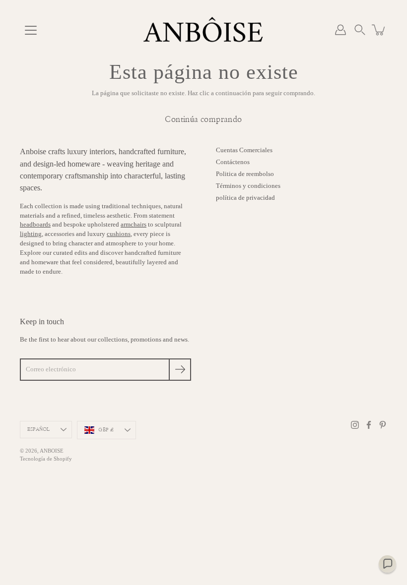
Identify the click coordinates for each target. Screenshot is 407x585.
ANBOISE (52, 451)
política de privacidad (245, 197)
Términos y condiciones (248, 185)
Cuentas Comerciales (244, 150)
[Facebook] (368, 425)
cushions (119, 234)
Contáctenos (233, 162)
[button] (359, 29)
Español (38, 429)
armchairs (133, 224)
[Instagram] (354, 425)
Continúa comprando (203, 119)
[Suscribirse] (180, 369)
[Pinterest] (382, 425)
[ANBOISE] (203, 30)
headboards (35, 224)
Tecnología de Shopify (46, 459)
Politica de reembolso (245, 174)
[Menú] (31, 30)
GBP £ (106, 429)
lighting (31, 234)
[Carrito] (379, 30)
